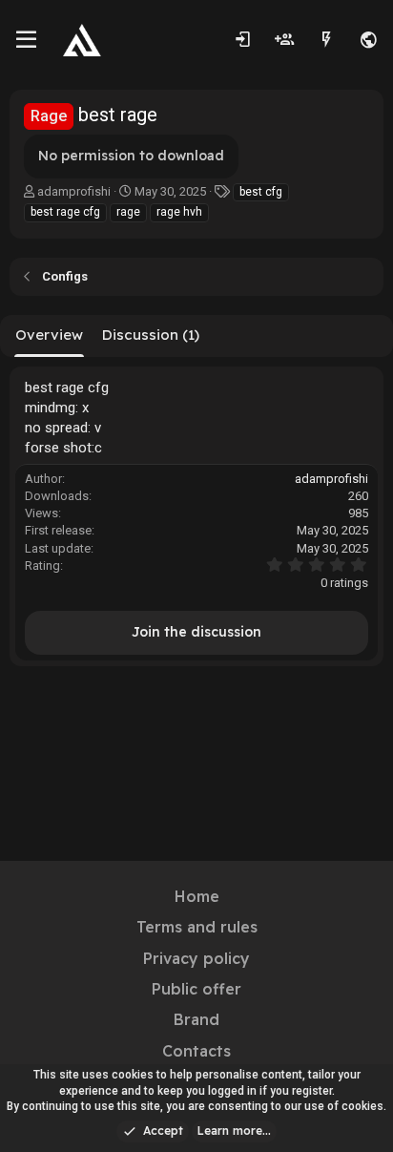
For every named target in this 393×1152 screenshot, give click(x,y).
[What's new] (326, 40)
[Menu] (26, 40)
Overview (49, 334)
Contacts (196, 1050)
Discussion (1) (150, 334)
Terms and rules (197, 926)
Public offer (196, 988)
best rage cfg (65, 212)
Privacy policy (196, 958)
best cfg (260, 192)
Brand (196, 1019)
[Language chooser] (368, 40)
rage (128, 212)
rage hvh (179, 212)
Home (197, 896)
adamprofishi (74, 191)
